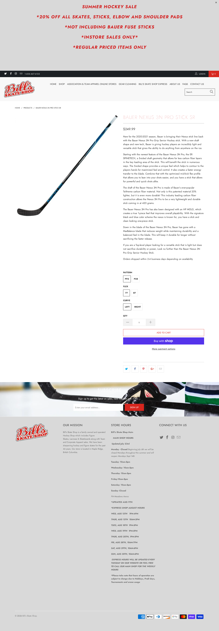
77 (126, 292)
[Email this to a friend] (160, 368)
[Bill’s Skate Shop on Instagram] (15, 73)
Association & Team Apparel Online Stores (91, 84)
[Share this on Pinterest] (143, 368)
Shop (62, 84)
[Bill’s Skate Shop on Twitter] (5, 73)
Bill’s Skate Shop (29, 615)
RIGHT (137, 306)
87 (134, 292)
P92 (127, 278)
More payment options (163, 349)
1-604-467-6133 (32, 73)
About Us (175, 84)
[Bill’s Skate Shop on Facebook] (10, 73)
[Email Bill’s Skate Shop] (21, 73)
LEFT (127, 306)
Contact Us (197, 84)
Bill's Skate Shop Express (153, 84)
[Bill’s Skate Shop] (19, 89)
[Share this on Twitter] (126, 368)
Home (53, 84)
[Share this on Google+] (152, 368)
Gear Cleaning (127, 84)
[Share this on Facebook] (135, 368)
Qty (125, 315)
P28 (136, 278)
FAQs (185, 84)
